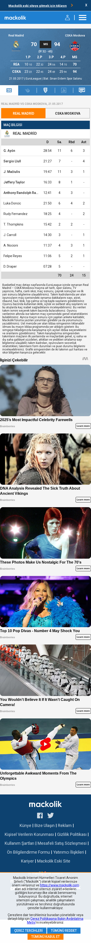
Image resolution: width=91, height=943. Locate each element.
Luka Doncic (12, 203)
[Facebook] (40, 816)
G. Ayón (9, 151)
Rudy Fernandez (16, 214)
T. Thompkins (13, 224)
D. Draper (10, 266)
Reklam (65, 825)
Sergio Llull (12, 161)
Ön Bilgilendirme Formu (28, 852)
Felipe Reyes (13, 256)
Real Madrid (16, 35)
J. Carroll (10, 235)
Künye (25, 825)
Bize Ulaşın (45, 825)
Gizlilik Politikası (72, 834)
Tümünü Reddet (64, 930)
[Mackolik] (16, 17)
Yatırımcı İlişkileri (68, 852)
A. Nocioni (11, 245)
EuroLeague (34, 78)
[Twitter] (50, 816)
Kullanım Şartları (19, 843)
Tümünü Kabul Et (45, 937)
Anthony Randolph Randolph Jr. (28, 193)
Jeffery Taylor (14, 182)
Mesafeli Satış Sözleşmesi (62, 843)
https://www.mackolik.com (59, 885)
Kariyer (27, 861)
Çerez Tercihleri (28, 930)
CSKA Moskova (75, 35)
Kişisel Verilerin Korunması (29, 834)
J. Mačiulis (12, 172)
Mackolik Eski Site (53, 861)
